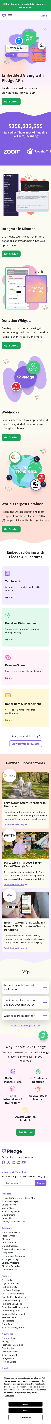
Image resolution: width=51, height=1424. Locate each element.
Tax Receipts (8, 1320)
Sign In (44, 15)
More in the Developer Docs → (25, 1025)
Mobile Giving (8, 1208)
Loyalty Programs (10, 1262)
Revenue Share (9, 1317)
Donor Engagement (11, 1310)
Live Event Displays (11, 1290)
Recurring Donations (12, 1303)
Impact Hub (7, 1218)
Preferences (25, 1417)
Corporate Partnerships (13, 1249)
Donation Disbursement (13, 1313)
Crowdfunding (8, 1214)
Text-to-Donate (9, 1286)
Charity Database (10, 1245)
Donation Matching (11, 1300)
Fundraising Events (11, 1211)
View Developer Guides (25, 743)
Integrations (8, 1358)
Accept (25, 1404)
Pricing (5, 1341)
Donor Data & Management (15, 1307)
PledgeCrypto (8, 1235)
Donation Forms (10, 1204)
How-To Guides (9, 1361)
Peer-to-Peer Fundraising (14, 1297)
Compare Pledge (10, 1338)
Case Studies (8, 1348)
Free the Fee (8, 1280)
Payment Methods (10, 1283)
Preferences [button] (9, 1396)
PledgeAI (6, 1239)
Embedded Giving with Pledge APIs (18, 1197)
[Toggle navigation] (10, 15)
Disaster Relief (9, 1242)
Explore (8, 597)
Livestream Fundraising (13, 1293)
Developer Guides (10, 1351)
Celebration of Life (11, 1269)
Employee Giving (10, 1259)
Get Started (11, 101)
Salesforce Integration (13, 1327)
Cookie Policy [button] (28, 1390)
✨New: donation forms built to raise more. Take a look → (24, 6)
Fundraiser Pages (10, 1201)
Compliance (7, 1252)
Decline (25, 1411)
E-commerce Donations (13, 1256)
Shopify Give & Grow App (13, 1221)
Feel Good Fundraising (12, 1344)
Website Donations (11, 1232)
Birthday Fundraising (12, 1266)
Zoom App (7, 1324)
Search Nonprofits (11, 1355)
